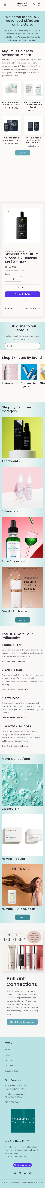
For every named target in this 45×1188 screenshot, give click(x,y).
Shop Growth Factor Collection (15, 746)
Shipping (7, 270)
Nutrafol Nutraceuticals (19, 909)
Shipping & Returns (12, 1071)
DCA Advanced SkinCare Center (18, 1182)
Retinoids (8, 511)
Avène (6, 383)
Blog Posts (9, 1060)
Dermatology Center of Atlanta (23, 40)
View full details (31, 308)
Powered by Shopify (36, 1182)
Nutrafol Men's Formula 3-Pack (11, 139)
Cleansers (9, 808)
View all (22, 153)
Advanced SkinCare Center (29, 37)
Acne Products (12, 561)
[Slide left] (17, 394)
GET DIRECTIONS (12, 1102)
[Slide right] (27, 394)
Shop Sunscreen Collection (13, 661)
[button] (4, 4)
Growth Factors (13, 611)
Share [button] (9, 308)
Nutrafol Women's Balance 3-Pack (11, 103)
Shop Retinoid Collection (12, 718)
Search (7, 1049)
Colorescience (28, 385)
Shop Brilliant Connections (22, 1022)
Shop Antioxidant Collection (14, 689)
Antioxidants (11, 461)
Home (7, 1055)
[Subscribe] (37, 346)
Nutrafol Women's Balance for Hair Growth (33, 104)
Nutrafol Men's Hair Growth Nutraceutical (33, 140)
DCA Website (10, 1066)
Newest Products (14, 858)
